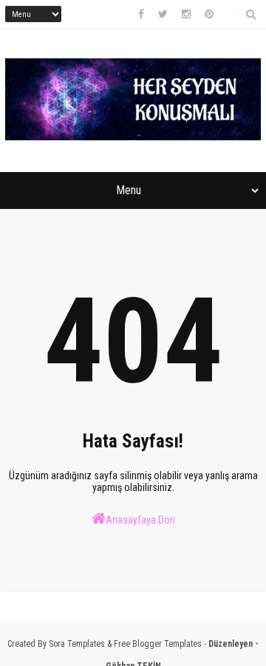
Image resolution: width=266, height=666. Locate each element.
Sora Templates (77, 644)
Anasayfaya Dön (140, 520)
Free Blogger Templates (158, 644)
